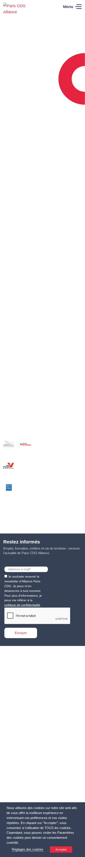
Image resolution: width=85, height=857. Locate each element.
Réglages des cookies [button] (27, 849)
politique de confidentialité (22, 605)
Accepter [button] (61, 849)
